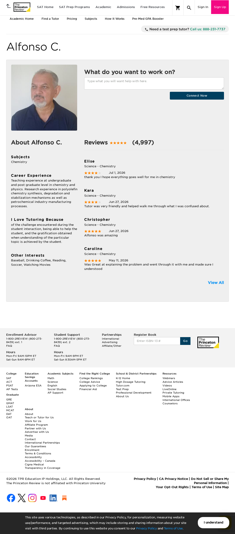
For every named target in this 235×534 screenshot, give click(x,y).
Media (29, 435)
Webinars (168, 378)
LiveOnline (169, 389)
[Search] (189, 7)
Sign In (203, 7)
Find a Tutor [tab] (50, 18)
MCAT (10, 410)
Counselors (170, 403)
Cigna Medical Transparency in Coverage (42, 466)
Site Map (222, 487)
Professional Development (133, 392)
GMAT (10, 403)
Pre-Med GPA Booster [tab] (148, 18)
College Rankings (91, 378)
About (29, 414)
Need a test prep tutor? (186, 29)
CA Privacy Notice (173, 479)
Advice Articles (172, 381)
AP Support (55, 392)
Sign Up (220, 7)
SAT (8, 378)
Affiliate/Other (111, 345)
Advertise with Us (37, 431)
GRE (9, 399)
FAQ (9, 345)
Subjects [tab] (91, 18)
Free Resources (152, 7)
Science (53, 381)
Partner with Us (35, 428)
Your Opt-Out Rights (172, 487)
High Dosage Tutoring (130, 381)
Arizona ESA (33, 385)
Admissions (126, 7)
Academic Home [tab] (22, 18)
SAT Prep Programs (74, 7)
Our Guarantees (35, 446)
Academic (103, 7)
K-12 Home (123, 378)
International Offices (176, 400)
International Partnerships (42, 442)
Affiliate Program (36, 424)
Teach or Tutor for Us (39, 417)
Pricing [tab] (72, 18)
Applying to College (93, 385)
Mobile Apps (170, 396)
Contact (30, 439)
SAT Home (45, 7)
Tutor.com (122, 385)
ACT (9, 381)
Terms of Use (173, 528)
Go (185, 341)
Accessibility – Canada (40, 460)
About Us (122, 396)
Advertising (110, 342)
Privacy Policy (146, 528)
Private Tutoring (173, 392)
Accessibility (33, 457)
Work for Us (33, 421)
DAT (8, 414)
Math (51, 378)
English (52, 385)
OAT (9, 417)
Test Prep (122, 389)
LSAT (9, 406)
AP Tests (12, 389)
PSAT (9, 385)
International (110, 338)
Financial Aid (88, 389)
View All (216, 282)
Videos (167, 385)
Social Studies (57, 389)
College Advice (89, 381)
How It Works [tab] (114, 18)
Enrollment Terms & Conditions (38, 451)
